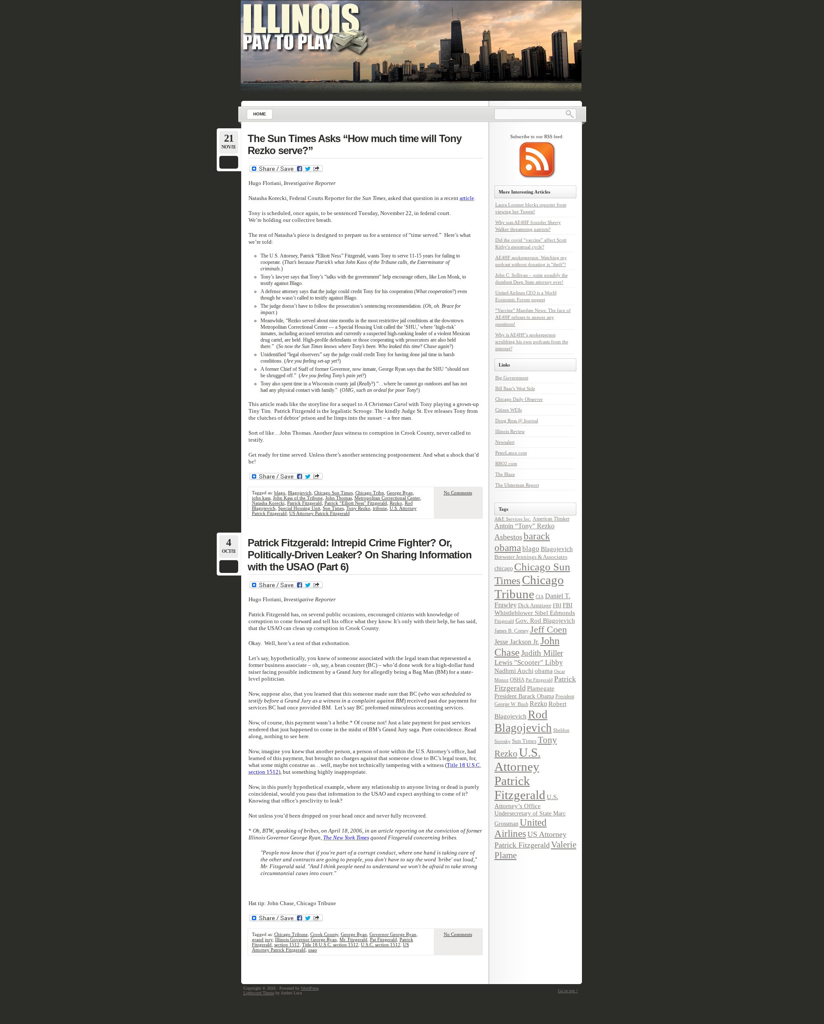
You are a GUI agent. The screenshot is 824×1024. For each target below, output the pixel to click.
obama (544, 670)
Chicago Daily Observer (519, 399)
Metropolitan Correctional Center (387, 497)
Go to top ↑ (568, 990)
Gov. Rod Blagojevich (545, 620)
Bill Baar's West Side (515, 388)
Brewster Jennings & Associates (530, 557)
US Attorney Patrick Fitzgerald (319, 513)
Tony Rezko (358, 508)
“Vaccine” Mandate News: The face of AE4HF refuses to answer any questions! (533, 317)
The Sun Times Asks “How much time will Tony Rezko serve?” (354, 144)
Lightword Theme (258, 993)
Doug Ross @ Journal (516, 420)
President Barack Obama (524, 696)
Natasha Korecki (268, 503)
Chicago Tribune (291, 934)
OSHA (517, 679)
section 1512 (287, 944)
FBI (557, 605)
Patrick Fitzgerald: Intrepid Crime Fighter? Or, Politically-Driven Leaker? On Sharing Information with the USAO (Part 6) (360, 555)
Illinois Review (510, 431)
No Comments (458, 492)
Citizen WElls (508, 409)
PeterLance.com (511, 452)
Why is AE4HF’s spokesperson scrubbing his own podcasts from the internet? (531, 341)
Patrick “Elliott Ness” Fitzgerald (355, 503)
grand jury (262, 939)
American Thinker (551, 519)
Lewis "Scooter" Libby (528, 662)
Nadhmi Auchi (513, 670)
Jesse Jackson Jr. (516, 642)
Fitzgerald (504, 621)
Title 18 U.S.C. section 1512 (330, 944)
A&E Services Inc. (512, 518)
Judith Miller (542, 652)
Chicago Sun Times (333, 492)
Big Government (511, 377)
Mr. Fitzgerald (353, 939)
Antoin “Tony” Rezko (524, 526)
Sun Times (333, 508)
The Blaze (505, 474)
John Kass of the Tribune (298, 497)
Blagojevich (300, 492)
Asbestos (508, 537)
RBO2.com (506, 463)
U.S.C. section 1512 (380, 944)
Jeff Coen (548, 629)
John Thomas (338, 497)
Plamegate (540, 688)
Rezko (396, 503)
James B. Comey (511, 631)
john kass (261, 497)
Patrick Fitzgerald (304, 503)
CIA (540, 596)
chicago (503, 568)
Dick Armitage (534, 605)
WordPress (310, 988)
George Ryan (400, 492)
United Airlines (520, 828)
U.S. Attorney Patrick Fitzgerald (519, 773)
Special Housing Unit (299, 508)
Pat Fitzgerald (383, 939)
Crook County (324, 934)
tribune (380, 508)
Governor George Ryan (393, 934)
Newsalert (505, 442)
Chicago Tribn (369, 492)
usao (312, 949)
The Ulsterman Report (517, 485)
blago (279, 492)
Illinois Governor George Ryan (306, 939)
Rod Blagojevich (523, 721)
